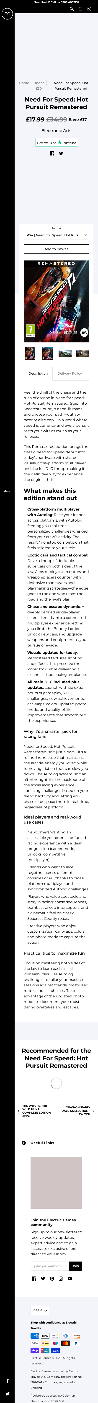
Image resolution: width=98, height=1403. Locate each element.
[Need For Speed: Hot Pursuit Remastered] (30, 353)
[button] (71, 9)
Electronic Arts (56, 130)
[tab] (38, 374)
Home (24, 83)
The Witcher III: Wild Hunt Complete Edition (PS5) (36, 1111)
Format (56, 228)
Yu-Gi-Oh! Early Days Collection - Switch (76, 1111)
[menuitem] (71, 9)
